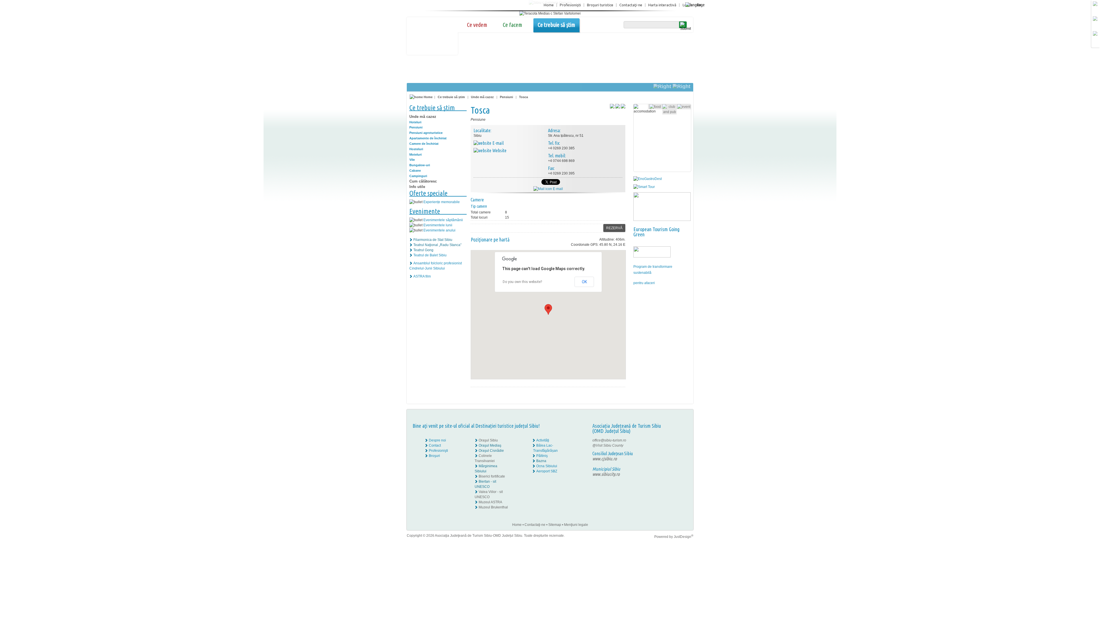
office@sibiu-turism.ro (609, 440)
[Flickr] (675, 445)
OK (584, 282)
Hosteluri (416, 149)
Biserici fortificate (492, 476)
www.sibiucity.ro (606, 474)
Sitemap (554, 525)
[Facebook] (675, 440)
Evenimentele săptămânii (443, 220)
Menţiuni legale (576, 525)
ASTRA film (422, 276)
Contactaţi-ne (630, 5)
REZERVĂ (614, 228)
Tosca (523, 97)
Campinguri (418, 176)
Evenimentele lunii (437, 225)
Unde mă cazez (482, 97)
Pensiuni (506, 97)
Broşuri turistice (600, 5)
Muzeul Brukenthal (493, 507)
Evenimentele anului (439, 230)
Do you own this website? (522, 282)
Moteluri (415, 154)
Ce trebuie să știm (556, 24)
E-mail (557, 189)
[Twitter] (679, 445)
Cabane (415, 170)
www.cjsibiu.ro (604, 458)
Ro (699, 4)
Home (549, 5)
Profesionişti (570, 5)
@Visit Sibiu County (607, 445)
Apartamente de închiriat (428, 138)
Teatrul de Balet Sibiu (430, 255)
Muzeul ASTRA (490, 502)
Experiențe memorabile (441, 202)
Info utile (417, 187)
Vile (412, 159)
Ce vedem (477, 24)
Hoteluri (415, 122)
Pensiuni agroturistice (426, 132)
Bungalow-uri (419, 165)
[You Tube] (675, 451)
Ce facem (512, 24)
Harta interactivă (662, 5)
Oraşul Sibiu (488, 440)
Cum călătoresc (423, 181)
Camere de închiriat (424, 143)
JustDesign (683, 537)
